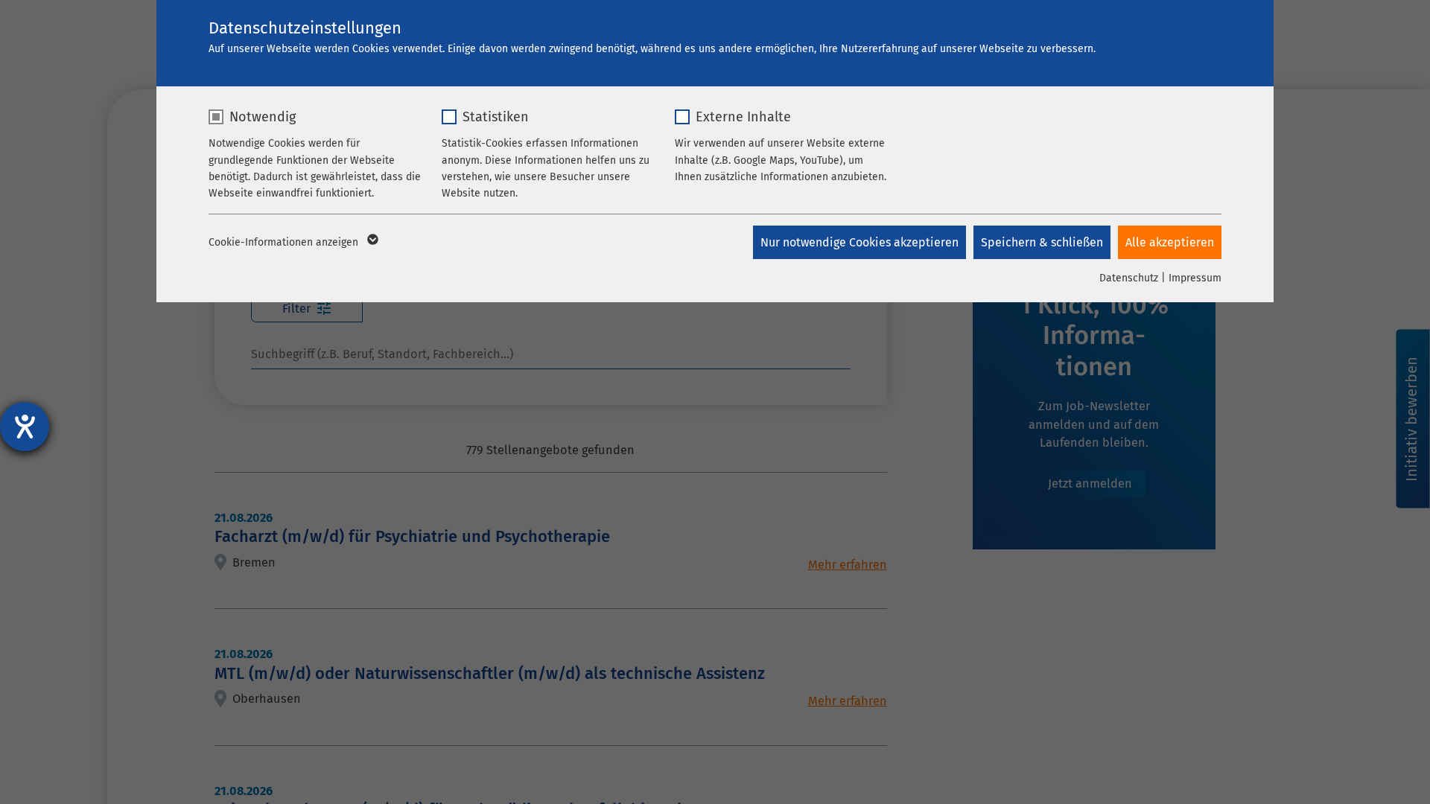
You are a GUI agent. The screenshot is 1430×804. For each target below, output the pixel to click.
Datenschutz (1128, 278)
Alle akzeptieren (1169, 242)
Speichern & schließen (1042, 242)
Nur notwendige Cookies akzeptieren (859, 242)
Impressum (1195, 278)
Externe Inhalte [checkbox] (743, 117)
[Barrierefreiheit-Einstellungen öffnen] (24, 426)
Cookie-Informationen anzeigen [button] (285, 242)
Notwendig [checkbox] (262, 117)
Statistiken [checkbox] (496, 117)
